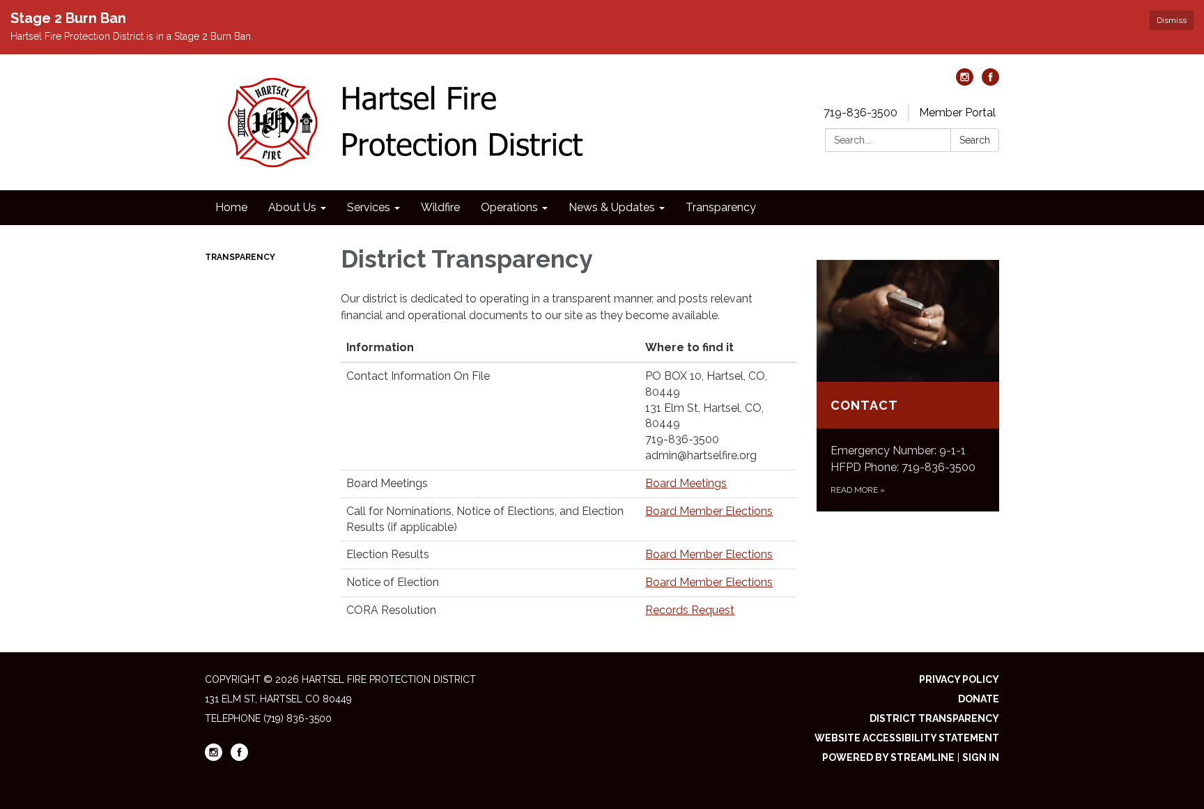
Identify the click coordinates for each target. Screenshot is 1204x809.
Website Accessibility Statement (907, 737)
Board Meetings (686, 483)
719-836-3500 (860, 112)
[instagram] (964, 81)
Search (974, 140)
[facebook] (990, 81)
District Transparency (934, 718)
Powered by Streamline (888, 757)
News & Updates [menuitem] (612, 207)
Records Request (689, 610)
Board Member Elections (709, 511)
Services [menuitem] (368, 207)
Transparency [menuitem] (721, 207)
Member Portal (957, 112)
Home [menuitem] (231, 207)
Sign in (980, 757)
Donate (978, 698)
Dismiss (1172, 20)
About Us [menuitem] (292, 207)
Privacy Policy (959, 679)
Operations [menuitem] (509, 207)
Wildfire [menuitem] (440, 207)
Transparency (240, 257)
